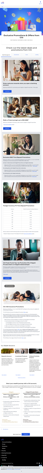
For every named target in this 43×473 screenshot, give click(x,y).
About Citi (4, 455)
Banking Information (6, 453)
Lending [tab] (36, 54)
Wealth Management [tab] (6, 54)
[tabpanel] (21, 200)
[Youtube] (39, 463)
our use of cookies (17, 469)
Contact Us (4, 457)
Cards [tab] (26, 54)
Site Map (4, 459)
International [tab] (16, 54)
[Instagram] (37, 463)
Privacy (3, 444)
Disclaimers (4, 446)
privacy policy (9, 469)
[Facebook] (41, 463)
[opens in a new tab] (2, 3)
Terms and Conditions (8, 124)
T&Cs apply (35, 165)
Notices (3, 448)
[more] (2, 6)
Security (4, 450)
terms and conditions (28, 233)
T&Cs (24, 312)
